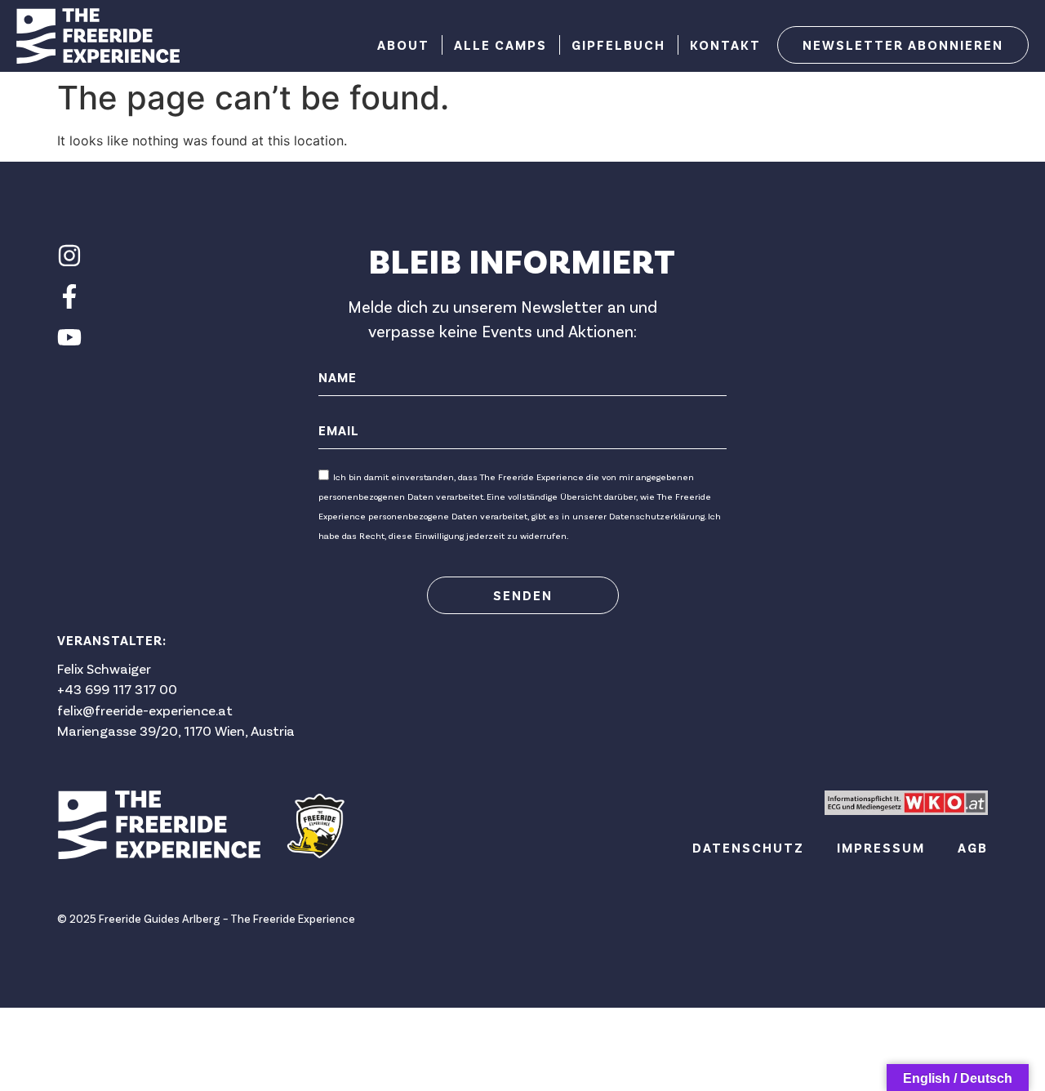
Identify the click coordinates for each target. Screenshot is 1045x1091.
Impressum (881, 847)
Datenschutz (748, 847)
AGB (973, 847)
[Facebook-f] (69, 296)
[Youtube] (69, 337)
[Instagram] (69, 255)
